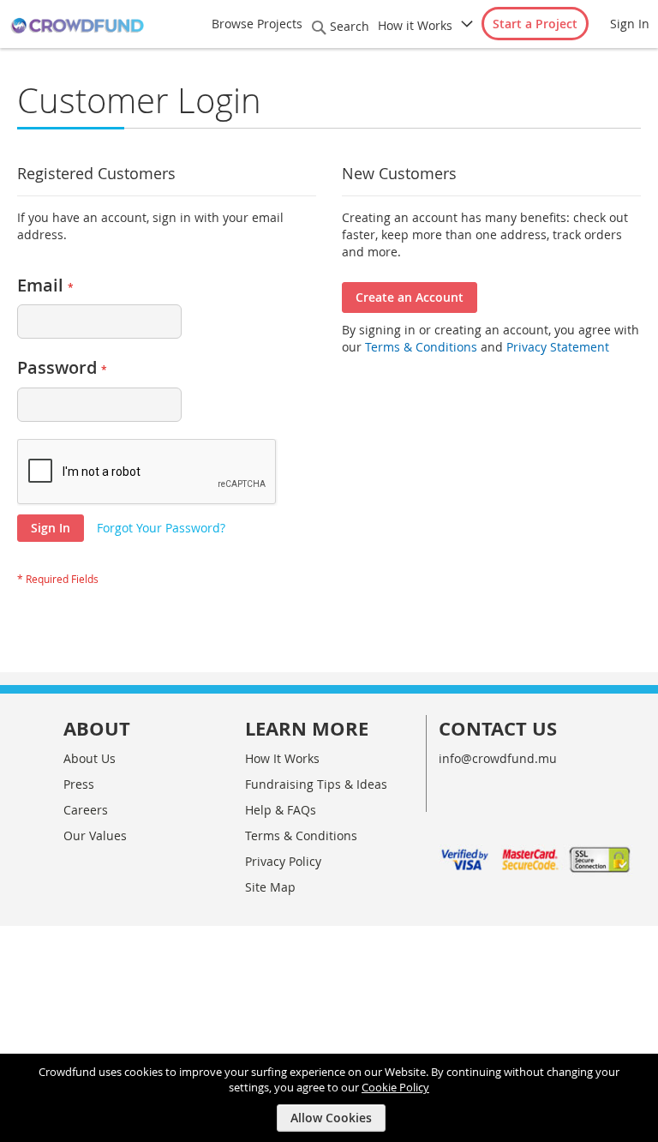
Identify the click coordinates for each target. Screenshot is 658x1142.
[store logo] (77, 26)
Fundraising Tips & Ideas (316, 784)
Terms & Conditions (419, 347)
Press (78, 784)
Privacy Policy (283, 861)
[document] (331, 1098)
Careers (85, 810)
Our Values (95, 835)
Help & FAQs (280, 810)
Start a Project (535, 23)
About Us (89, 758)
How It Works (282, 758)
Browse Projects (257, 23)
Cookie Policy (395, 1087)
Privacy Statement (557, 347)
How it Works (415, 25)
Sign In (629, 23)
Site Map (270, 887)
